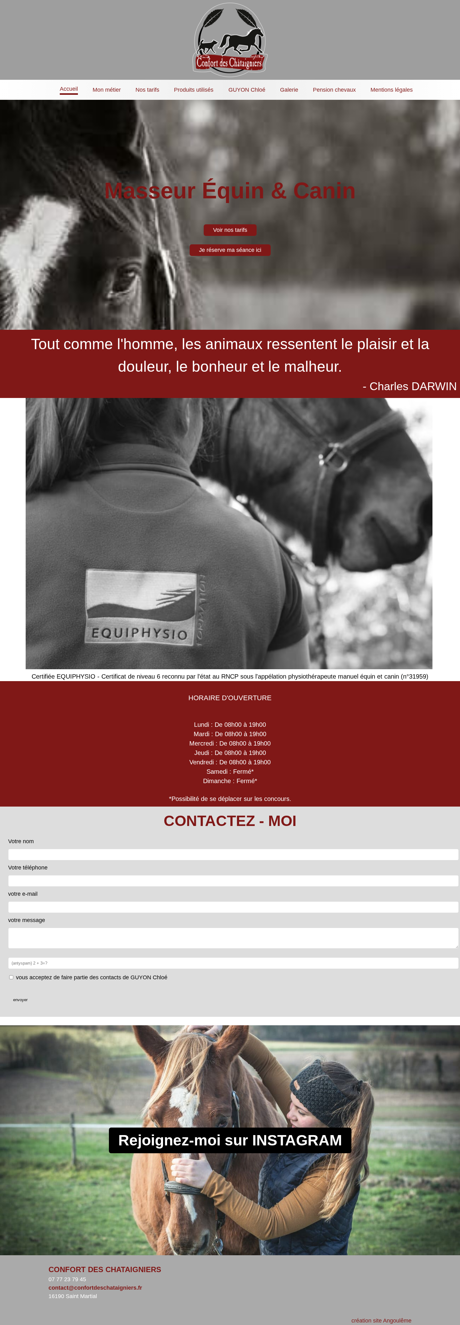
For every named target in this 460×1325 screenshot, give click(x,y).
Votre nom (21, 841)
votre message (26, 920)
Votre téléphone (28, 867)
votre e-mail (23, 894)
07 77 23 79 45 (67, 1279)
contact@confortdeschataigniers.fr (95, 1288)
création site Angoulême (381, 1320)
